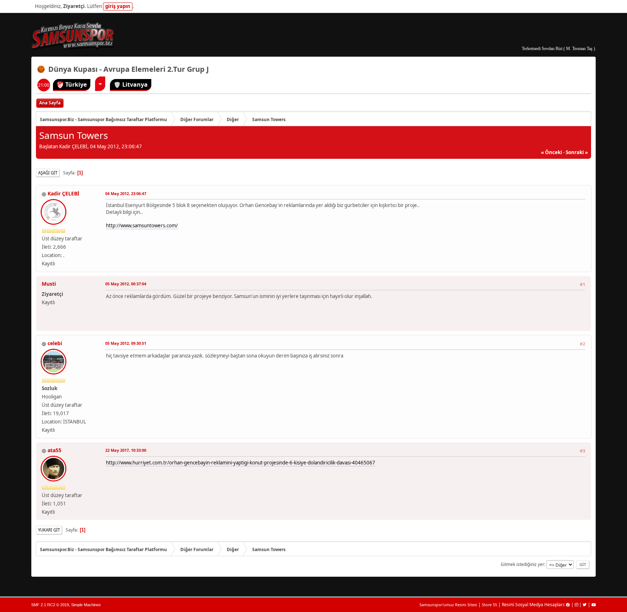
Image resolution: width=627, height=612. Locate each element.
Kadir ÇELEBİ (63, 193)
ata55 (54, 450)
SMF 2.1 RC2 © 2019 (50, 605)
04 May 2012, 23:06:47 (125, 193)
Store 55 (489, 604)
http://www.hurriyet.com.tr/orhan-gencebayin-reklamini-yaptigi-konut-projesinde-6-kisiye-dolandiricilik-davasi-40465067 (240, 462)
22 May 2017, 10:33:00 (125, 450)
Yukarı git (49, 530)
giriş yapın (117, 6)
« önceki (551, 152)
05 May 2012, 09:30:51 (125, 343)
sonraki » (577, 152)
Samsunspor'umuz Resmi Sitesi (448, 604)
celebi (55, 343)
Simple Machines (86, 605)
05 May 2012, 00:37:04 (125, 283)
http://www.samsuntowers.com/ (142, 225)
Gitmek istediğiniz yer (522, 564)
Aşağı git (47, 172)
